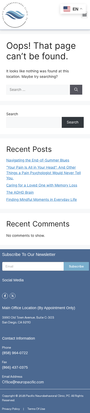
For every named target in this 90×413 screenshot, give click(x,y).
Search (12, 114)
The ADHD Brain (20, 192)
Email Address (12, 376)
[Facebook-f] (5, 296)
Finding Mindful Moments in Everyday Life (41, 199)
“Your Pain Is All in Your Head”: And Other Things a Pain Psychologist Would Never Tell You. (43, 172)
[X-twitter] (12, 296)
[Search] (76, 90)
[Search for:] (38, 89)
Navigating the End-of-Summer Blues (37, 160)
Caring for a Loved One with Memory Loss (41, 185)
